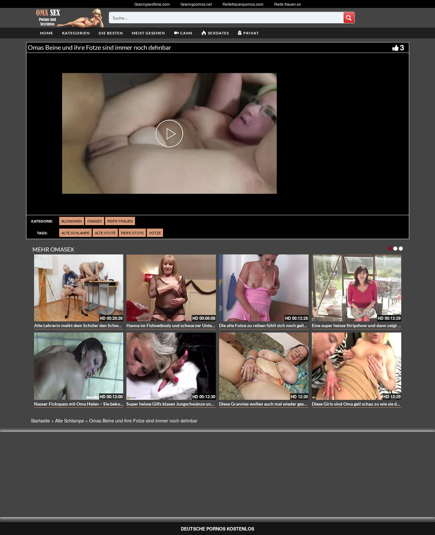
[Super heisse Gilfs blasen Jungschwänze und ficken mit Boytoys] (171, 366)
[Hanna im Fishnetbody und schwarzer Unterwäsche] (171, 288)
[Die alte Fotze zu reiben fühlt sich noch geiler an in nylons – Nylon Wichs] (264, 288)
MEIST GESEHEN (148, 33)
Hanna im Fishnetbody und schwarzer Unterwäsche (177, 325)
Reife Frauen (120, 221)
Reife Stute (132, 232)
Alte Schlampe (75, 232)
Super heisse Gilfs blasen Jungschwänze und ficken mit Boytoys (188, 404)
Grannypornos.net (196, 4)
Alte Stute (105, 232)
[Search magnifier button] (349, 17)
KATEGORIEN (76, 33)
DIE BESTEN (111, 33)
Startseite (40, 420)
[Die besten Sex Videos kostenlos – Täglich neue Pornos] (68, 17)
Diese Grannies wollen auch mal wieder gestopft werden (274, 404)
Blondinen (71, 221)
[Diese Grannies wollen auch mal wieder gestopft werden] (264, 366)
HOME (46, 33)
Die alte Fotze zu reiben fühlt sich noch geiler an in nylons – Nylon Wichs (291, 325)
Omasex (94, 221)
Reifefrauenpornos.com (243, 4)
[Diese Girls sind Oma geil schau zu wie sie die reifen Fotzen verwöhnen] (356, 366)
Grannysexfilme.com (152, 4)
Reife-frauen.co (287, 4)
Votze (155, 232)
